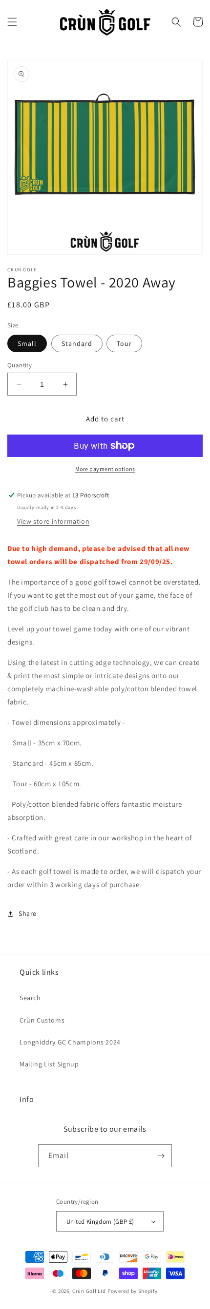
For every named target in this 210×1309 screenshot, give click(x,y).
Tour (124, 343)
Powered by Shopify (132, 1291)
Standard (77, 343)
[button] (12, 22)
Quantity (19, 365)
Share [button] (28, 913)
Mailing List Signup (49, 1064)
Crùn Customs (42, 1020)
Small (27, 343)
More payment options (105, 469)
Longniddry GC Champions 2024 (70, 1042)
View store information (53, 521)
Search (30, 997)
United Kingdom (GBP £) (100, 1221)
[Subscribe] (160, 1155)
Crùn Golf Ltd (89, 1291)
